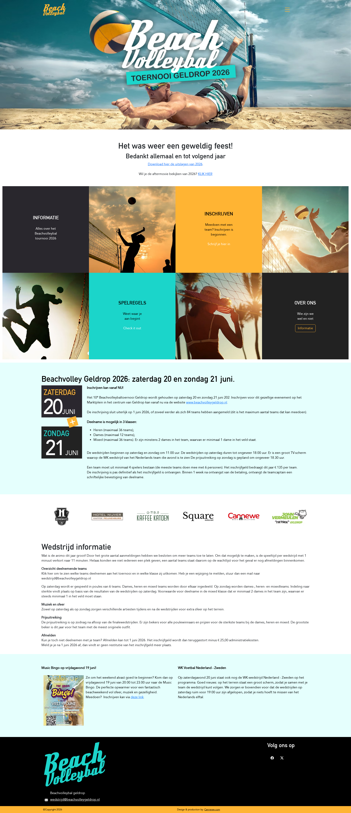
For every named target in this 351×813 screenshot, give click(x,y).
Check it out (132, 328)
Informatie (305, 328)
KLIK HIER (205, 174)
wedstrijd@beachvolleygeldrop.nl (75, 799)
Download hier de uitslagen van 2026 (175, 164)
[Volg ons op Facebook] (272, 757)
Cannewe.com (212, 809)
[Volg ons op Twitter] (282, 757)
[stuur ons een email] (46, 799)
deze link (137, 697)
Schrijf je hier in (219, 244)
